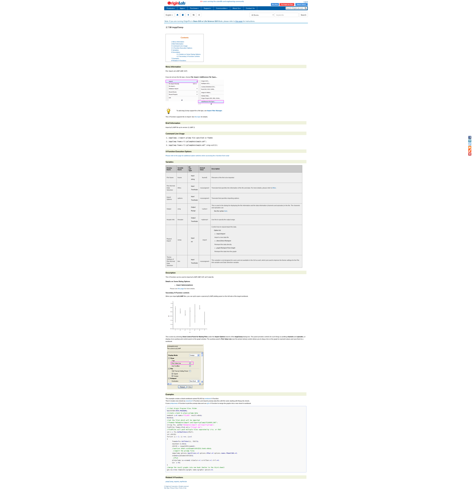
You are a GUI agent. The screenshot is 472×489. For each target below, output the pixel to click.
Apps (182, 8)
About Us (236, 8)
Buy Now (275, 4)
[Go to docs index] (177, 15)
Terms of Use (182, 488)
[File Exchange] (469, 150)
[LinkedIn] (469, 140)
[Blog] (469, 144)
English (169, 15)
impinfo (176, 481)
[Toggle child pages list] (199, 15)
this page (239, 21)
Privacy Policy (174, 488)
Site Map (166, 488)
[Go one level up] (188, 15)
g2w (208, 403)
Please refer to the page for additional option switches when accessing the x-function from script (197, 156)
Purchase (193, 8)
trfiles (274, 188)
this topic (198, 117)
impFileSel (183, 481)
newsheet (189, 401)
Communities (221, 8)
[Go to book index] (182, 15)
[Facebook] (469, 137)
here (225, 211)
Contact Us (250, 8)
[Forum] (469, 147)
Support (207, 8)
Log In (306, 2)
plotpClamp (169, 481)
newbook (208, 398)
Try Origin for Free (287, 4)
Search (303, 15)
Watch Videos (301, 4)
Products (170, 8)
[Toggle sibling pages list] (193, 15)
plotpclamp (174, 403)
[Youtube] (469, 154)
